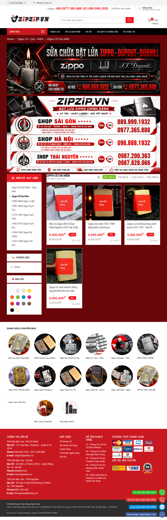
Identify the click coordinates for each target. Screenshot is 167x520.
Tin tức (88, 31)
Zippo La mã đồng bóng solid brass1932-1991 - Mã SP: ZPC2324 (141, 225)
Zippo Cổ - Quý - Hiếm (30, 39)
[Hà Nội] (162, 492)
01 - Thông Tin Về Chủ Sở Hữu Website (96, 446)
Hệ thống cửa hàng (68, 445)
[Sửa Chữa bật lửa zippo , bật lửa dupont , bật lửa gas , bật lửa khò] (83, 68)
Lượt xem (136, 177)
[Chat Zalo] (162, 507)
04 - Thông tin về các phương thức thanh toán (95, 467)
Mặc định (108, 177)
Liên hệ (63, 456)
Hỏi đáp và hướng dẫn (107, 31)
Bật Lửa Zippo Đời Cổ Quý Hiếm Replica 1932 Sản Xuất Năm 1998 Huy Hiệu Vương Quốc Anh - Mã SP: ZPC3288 (63, 225)
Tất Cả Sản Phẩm (72, 31)
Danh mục (14, 31)
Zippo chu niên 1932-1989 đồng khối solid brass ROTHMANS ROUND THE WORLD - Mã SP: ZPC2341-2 (102, 225)
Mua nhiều (152, 177)
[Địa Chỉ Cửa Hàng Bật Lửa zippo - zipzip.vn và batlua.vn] (83, 134)
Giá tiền (122, 177)
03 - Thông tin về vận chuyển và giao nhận (95, 460)
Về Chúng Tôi (66, 441)
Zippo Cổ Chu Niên (20, 196)
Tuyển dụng (65, 449)
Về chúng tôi (129, 31)
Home (10, 39)
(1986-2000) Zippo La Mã (23, 201)
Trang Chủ (55, 31)
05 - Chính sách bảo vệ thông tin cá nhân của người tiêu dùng (96, 477)
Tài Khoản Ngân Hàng (69, 452)
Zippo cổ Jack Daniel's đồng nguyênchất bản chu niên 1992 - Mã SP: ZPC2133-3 (63, 289)
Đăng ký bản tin (44, 3)
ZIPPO (17, 267)
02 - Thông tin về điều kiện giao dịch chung (96, 453)
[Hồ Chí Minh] (162, 499)
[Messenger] (162, 514)
